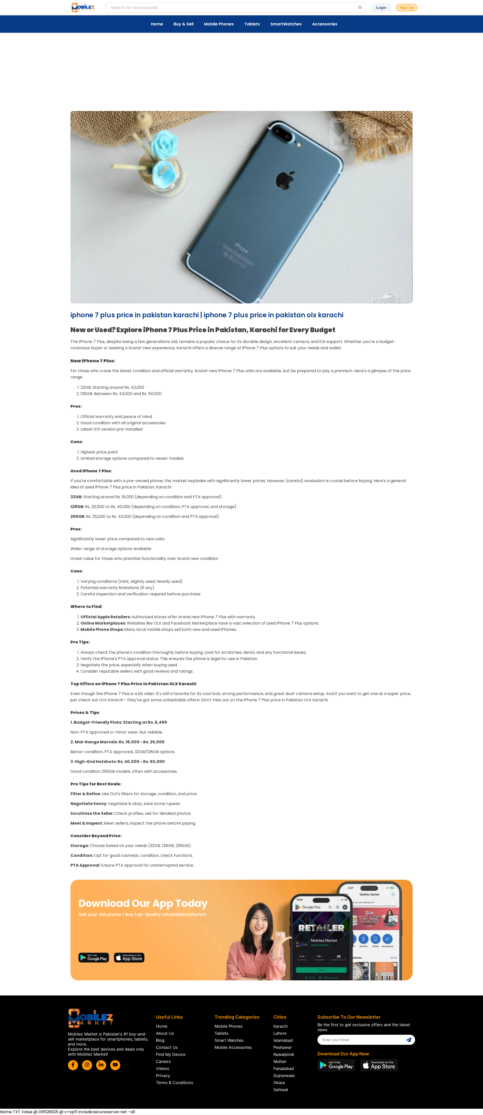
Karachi (280, 1026)
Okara (279, 1082)
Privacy (163, 1075)
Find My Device (170, 1054)
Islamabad (283, 1040)
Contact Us (167, 1047)
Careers (163, 1061)
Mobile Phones (219, 24)
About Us (165, 1033)
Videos (162, 1068)
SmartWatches (286, 24)
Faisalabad (283, 1068)
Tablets (252, 24)
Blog (160, 1040)
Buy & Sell (183, 24)
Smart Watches (229, 1040)
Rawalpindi (283, 1054)
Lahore (280, 1033)
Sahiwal (280, 1089)
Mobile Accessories (233, 1047)
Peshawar (282, 1047)
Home (157, 24)
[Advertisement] (241, 70)
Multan (279, 1061)
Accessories (324, 24)
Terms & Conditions (174, 1082)
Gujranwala (284, 1075)
